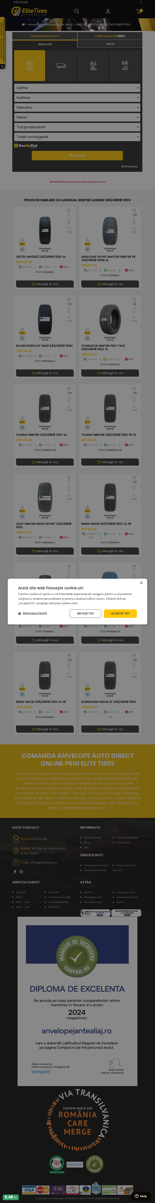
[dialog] (77, 601)
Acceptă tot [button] (120, 613)
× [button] (141, 583)
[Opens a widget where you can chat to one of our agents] (140, 1196)
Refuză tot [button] (85, 613)
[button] (32, 614)
